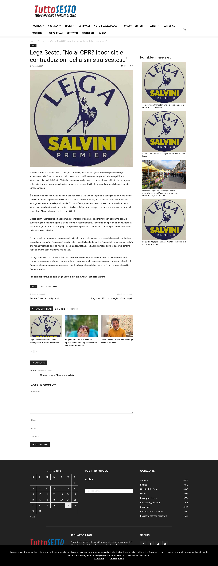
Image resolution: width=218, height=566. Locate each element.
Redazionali (56, 32)
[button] (184, 29)
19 (54, 499)
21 (68, 499)
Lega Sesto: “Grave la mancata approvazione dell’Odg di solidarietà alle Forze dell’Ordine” (81, 343)
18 (47, 499)
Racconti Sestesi (133, 25)
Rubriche (37, 32)
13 (61, 494)
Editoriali (169, 25)
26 (54, 505)
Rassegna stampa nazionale (153, 515)
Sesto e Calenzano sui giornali (44, 298)
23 (33, 505)
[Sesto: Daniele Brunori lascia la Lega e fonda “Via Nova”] (117, 326)
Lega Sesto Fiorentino (48, 286)
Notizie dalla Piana (105, 25)
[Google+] (150, 544)
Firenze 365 (88, 32)
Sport (68, 25)
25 (47, 505)
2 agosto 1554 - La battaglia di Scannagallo (112, 298)
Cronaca (53, 25)
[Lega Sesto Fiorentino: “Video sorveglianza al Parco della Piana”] (46, 326)
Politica (37, 25)
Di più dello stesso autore (66, 309)
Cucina (102, 32)
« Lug (32, 516)
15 (74, 494)
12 (54, 494)
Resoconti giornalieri (150, 502)
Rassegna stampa (148, 498)
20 (61, 499)
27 (61, 505)
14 (68, 494)
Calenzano (145, 507)
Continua (99, 558)
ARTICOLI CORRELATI (42, 309)
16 (33, 499)
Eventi (153, 25)
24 (40, 505)
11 (47, 494)
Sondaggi (84, 25)
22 (74, 499)
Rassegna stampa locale (152, 511)
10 (40, 494)
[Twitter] (158, 544)
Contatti (72, 32)
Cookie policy (117, 558)
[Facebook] (143, 544)
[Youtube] (165, 544)
